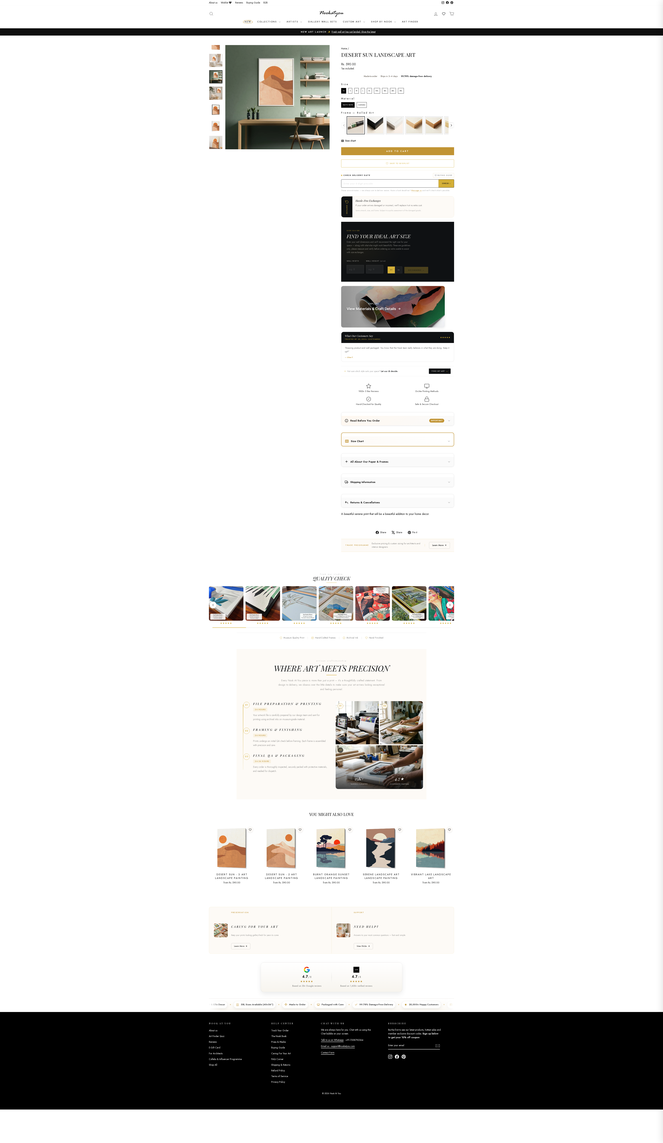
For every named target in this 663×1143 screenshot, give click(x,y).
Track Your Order (280, 1030)
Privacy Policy (278, 1082)
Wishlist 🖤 (226, 2)
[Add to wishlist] (250, 830)
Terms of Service (279, 1076)
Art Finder (410, 21)
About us (213, 2)
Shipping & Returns (280, 1065)
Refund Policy (278, 1070)
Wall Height (376, 261)
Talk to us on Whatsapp (332, 1040)
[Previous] (213, 605)
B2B (265, 2)
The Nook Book (278, 1036)
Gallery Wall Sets (322, 21)
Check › (446, 183)
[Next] (449, 605)
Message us (416, 190)
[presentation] (451, 125)
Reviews (239, 2)
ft (391, 270)
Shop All (213, 1065)
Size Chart (357, 441)
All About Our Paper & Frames (369, 462)
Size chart (350, 140)
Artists (293, 21)
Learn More (438, 545)
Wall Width (353, 261)
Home (344, 48)
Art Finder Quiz (216, 1036)
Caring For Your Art (281, 1053)
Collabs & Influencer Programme (225, 1059)
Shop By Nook (382, 21)
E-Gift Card (214, 1047)
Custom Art (352, 21)
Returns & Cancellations (365, 502)
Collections (267, 21)
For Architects (216, 1053)
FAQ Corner (277, 1059)
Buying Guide (253, 2)
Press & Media (278, 1042)
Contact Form (327, 1052)
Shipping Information (362, 482)
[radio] (343, 91)
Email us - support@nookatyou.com (338, 1046)
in (398, 270)
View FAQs (362, 946)
